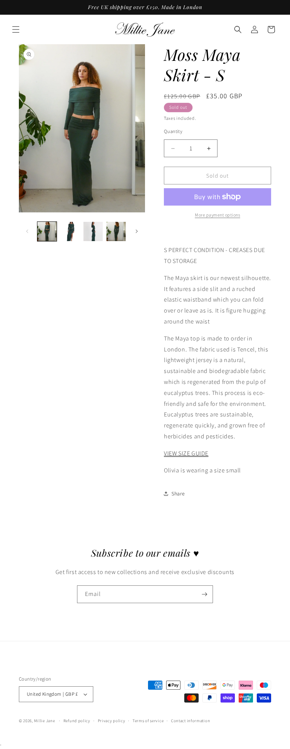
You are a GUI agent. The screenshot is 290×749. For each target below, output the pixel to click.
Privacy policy (111, 720)
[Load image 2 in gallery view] (70, 231)
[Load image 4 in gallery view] (116, 231)
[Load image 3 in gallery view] (93, 231)
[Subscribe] (204, 594)
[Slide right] (136, 231)
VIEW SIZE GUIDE (186, 453)
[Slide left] (27, 231)
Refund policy (76, 720)
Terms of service (148, 720)
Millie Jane (44, 720)
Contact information (190, 720)
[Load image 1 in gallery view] (47, 231)
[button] (16, 29)
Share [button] (178, 493)
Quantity (173, 131)
